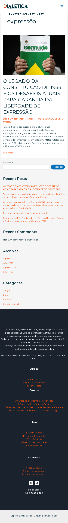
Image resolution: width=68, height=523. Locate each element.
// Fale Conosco (34, 468)
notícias (7, 299)
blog (5, 295)
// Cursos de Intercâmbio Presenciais (34, 401)
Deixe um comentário (14, 119)
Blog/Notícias (34, 385)
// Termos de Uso (34, 445)
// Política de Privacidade (34, 442)
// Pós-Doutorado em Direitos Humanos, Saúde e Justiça (34, 407)
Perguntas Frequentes (34, 382)
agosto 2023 (9, 258)
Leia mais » (8, 153)
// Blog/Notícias (34, 439)
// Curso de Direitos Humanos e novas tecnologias (34, 410)
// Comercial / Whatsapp (34, 474)
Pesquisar (8, 162)
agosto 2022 (9, 267)
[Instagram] (31, 483)
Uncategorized (11, 304)
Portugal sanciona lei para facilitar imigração (25, 213)
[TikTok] (37, 483)
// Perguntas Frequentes (34, 436)
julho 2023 (8, 263)
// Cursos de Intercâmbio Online (34, 404)
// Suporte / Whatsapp (34, 471)
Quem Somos (34, 379)
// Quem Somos (34, 432)
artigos (30, 119)
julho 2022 (8, 272)
